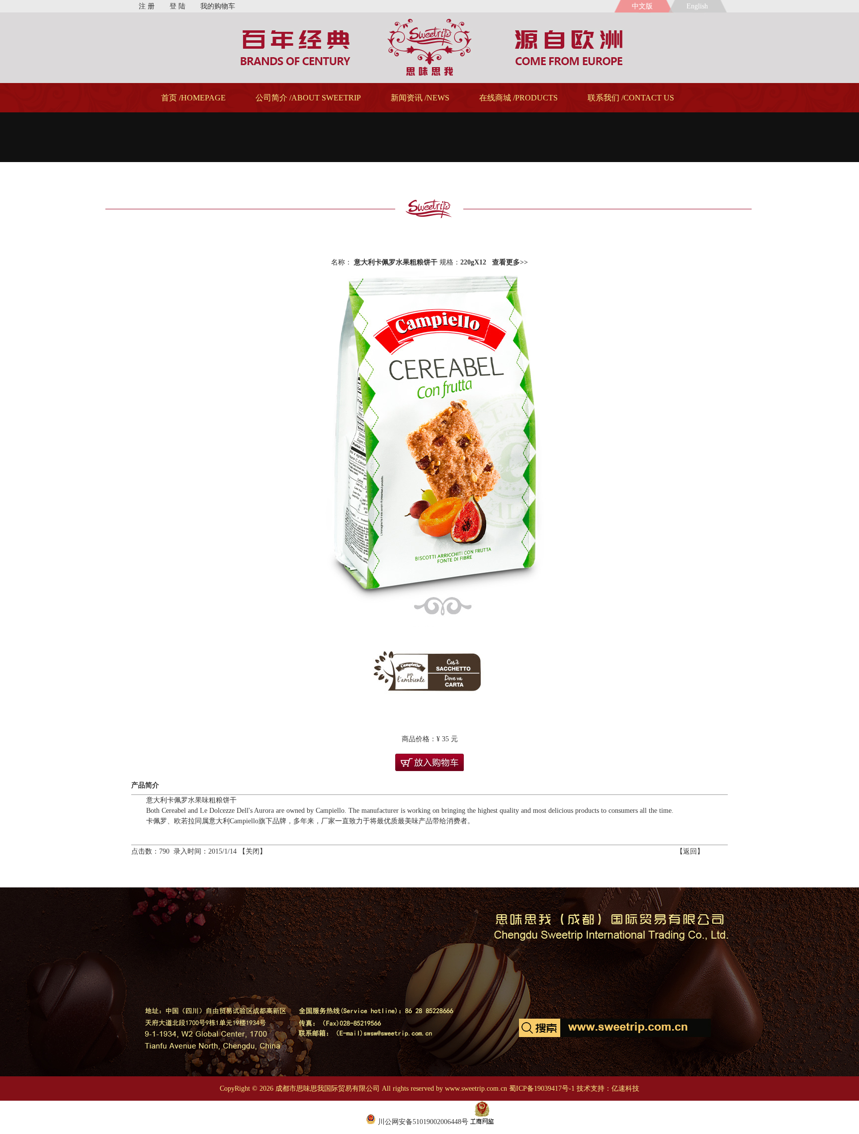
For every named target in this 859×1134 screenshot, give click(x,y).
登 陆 (177, 6)
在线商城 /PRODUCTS (518, 97)
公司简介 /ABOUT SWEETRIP (308, 97)
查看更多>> (510, 262)
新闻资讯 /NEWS (420, 97)
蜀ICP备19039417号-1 (542, 1088)
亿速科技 (625, 1088)
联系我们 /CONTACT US (631, 97)
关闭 (252, 851)
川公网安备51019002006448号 (422, 1122)
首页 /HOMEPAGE (193, 97)
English (699, 6)
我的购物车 (217, 6)
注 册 (147, 6)
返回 (690, 851)
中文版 (642, 6)
